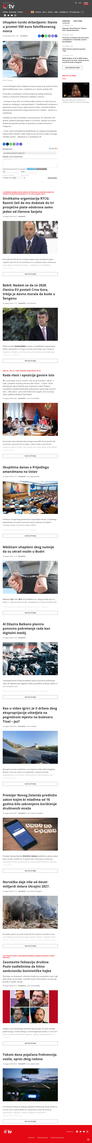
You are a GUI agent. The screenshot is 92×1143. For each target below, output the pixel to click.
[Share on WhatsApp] (46, 36)
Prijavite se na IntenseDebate (31, 169)
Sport (44, 12)
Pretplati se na (8, 178)
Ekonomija (12, 12)
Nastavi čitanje (30, 274)
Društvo (20, 12)
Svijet (56, 12)
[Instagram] (15, 15)
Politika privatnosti (42, 1137)
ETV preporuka (74, 12)
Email (23, 172)
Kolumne (38, 12)
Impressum (31, 1137)
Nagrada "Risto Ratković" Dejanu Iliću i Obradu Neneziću (74, 29)
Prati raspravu (56, 148)
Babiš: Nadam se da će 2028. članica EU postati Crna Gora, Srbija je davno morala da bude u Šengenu (75, 60)
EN (82, 12)
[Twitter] (8, 15)
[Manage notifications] (88, 1139)
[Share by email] (49, 36)
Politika (5, 12)
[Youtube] (12, 15)
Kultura (50, 12)
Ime (4, 172)
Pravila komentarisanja (57, 1137)
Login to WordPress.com (41, 169)
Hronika (27, 12)
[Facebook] (5, 15)
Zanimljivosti (63, 12)
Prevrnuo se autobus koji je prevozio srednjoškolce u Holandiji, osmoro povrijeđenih (75, 40)
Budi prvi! (21, 153)
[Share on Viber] (52, 36)
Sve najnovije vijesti (72, 67)
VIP (32, 12)
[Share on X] (42, 36)
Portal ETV (23, 36)
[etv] (9, 5)
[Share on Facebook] (39, 36)
